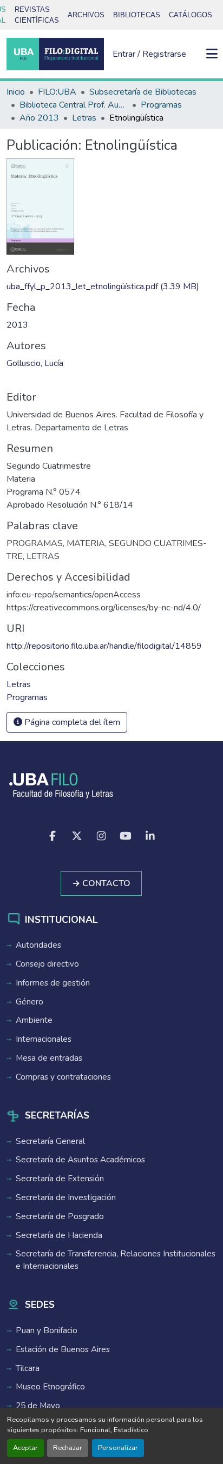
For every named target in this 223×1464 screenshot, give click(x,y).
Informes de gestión (53, 982)
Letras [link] (84, 118)
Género (29, 1001)
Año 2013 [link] (39, 118)
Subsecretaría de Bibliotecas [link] (142, 92)
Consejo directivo (47, 964)
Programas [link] (161, 105)
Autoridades (38, 945)
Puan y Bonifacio (46, 1330)
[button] (55, 54)
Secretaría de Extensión (60, 1178)
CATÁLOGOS (190, 15)
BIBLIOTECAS (136, 15)
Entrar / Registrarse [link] (149, 54)
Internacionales (43, 1039)
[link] (111, 286)
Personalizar (118, 1448)
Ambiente (34, 1020)
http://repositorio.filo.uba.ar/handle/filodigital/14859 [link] (104, 646)
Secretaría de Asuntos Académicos (80, 1159)
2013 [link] (17, 325)
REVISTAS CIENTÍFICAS (37, 14)
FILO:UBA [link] (57, 92)
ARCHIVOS (86, 15)
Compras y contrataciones (63, 1077)
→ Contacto (101, 883)
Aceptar (25, 1448)
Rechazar (67, 1448)
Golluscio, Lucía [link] (34, 363)
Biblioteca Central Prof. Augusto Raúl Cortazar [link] (73, 105)
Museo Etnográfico (50, 1386)
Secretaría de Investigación (66, 1197)
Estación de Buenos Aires (63, 1349)
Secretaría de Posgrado (60, 1216)
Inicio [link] (15, 92)
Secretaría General (50, 1141)
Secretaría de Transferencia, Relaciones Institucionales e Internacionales (115, 1260)
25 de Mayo (38, 1405)
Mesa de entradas (49, 1058)
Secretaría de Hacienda (59, 1235)
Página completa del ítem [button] (71, 722)
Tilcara (28, 1368)
